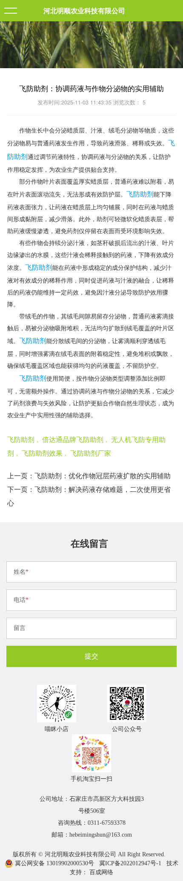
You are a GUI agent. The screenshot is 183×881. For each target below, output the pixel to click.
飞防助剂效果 (42, 453)
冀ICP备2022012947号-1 (130, 863)
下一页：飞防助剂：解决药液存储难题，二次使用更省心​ (89, 496)
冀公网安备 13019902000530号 (53, 863)
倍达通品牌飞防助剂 (72, 439)
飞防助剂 (140, 194)
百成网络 (101, 872)
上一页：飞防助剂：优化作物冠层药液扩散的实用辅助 (89, 475)
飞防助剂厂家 (90, 453)
